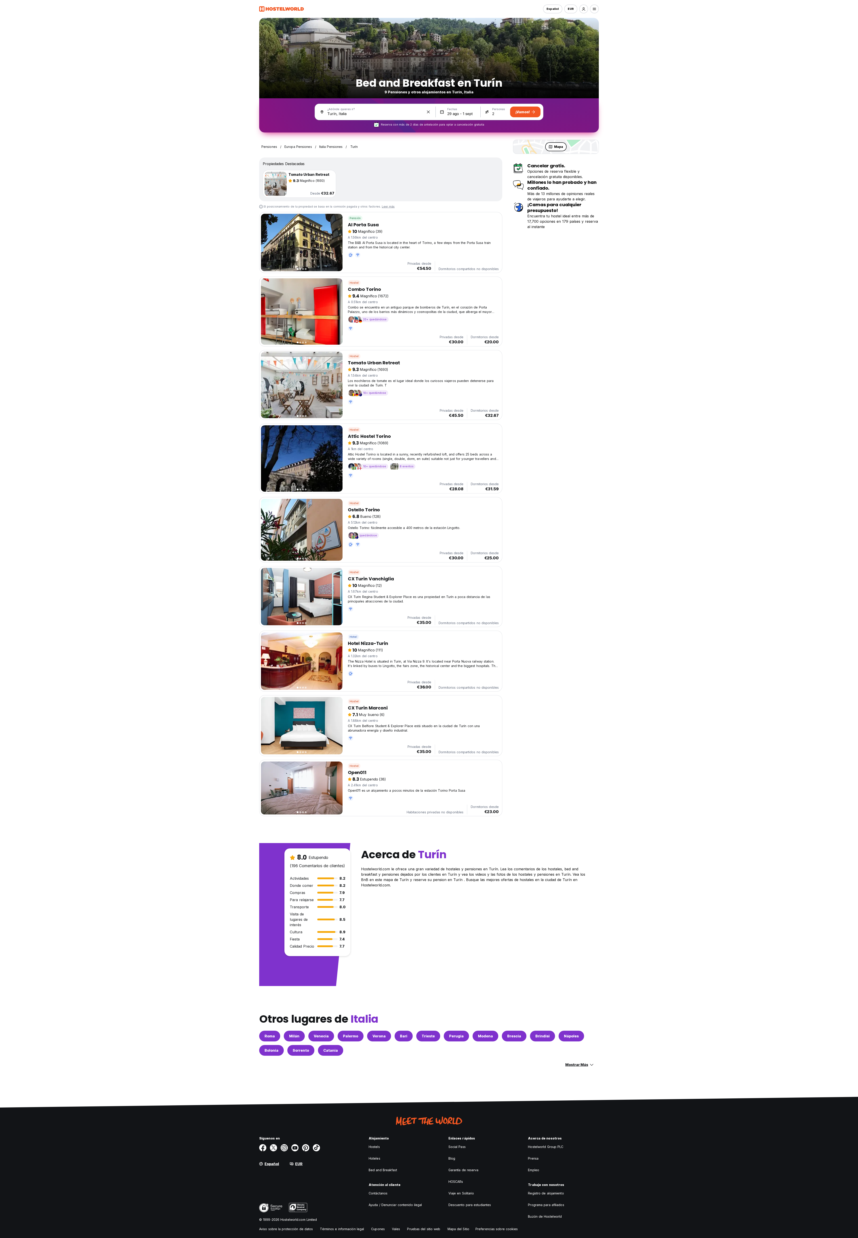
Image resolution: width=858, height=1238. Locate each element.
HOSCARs (455, 1181)
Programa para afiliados (546, 1205)
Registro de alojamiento (546, 1193)
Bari (403, 1036)
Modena (485, 1036)
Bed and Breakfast (383, 1170)
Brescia (514, 1036)
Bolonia (271, 1050)
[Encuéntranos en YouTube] (295, 1147)
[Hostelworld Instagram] (284, 1147)
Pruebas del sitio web (423, 1229)
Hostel (354, 282)
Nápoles (571, 1036)
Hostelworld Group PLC (545, 1147)
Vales (396, 1229)
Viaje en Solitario (461, 1193)
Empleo (533, 1170)
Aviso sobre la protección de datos (286, 1229)
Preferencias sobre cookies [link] (496, 1229)
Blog (451, 1158)
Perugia (456, 1036)
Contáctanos (378, 1193)
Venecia (321, 1036)
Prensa (533, 1158)
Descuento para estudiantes (469, 1205)
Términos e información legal (342, 1229)
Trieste (428, 1036)
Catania (330, 1050)
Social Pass (457, 1147)
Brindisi (542, 1036)
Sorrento (301, 1050)
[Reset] (428, 112)
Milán (294, 1036)
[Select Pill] (583, 8)
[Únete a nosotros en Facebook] (262, 1147)
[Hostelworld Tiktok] (316, 1147)
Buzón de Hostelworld (545, 1216)
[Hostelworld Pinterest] (305, 1147)
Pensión (355, 218)
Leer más (388, 206)
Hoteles (374, 1158)
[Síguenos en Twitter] (273, 1147)
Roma (270, 1036)
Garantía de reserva (463, 1170)
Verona (379, 1036)
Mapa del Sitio (458, 1229)
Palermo (350, 1036)
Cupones (378, 1229)
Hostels (374, 1147)
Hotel (353, 636)
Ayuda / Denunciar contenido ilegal (395, 1205)
